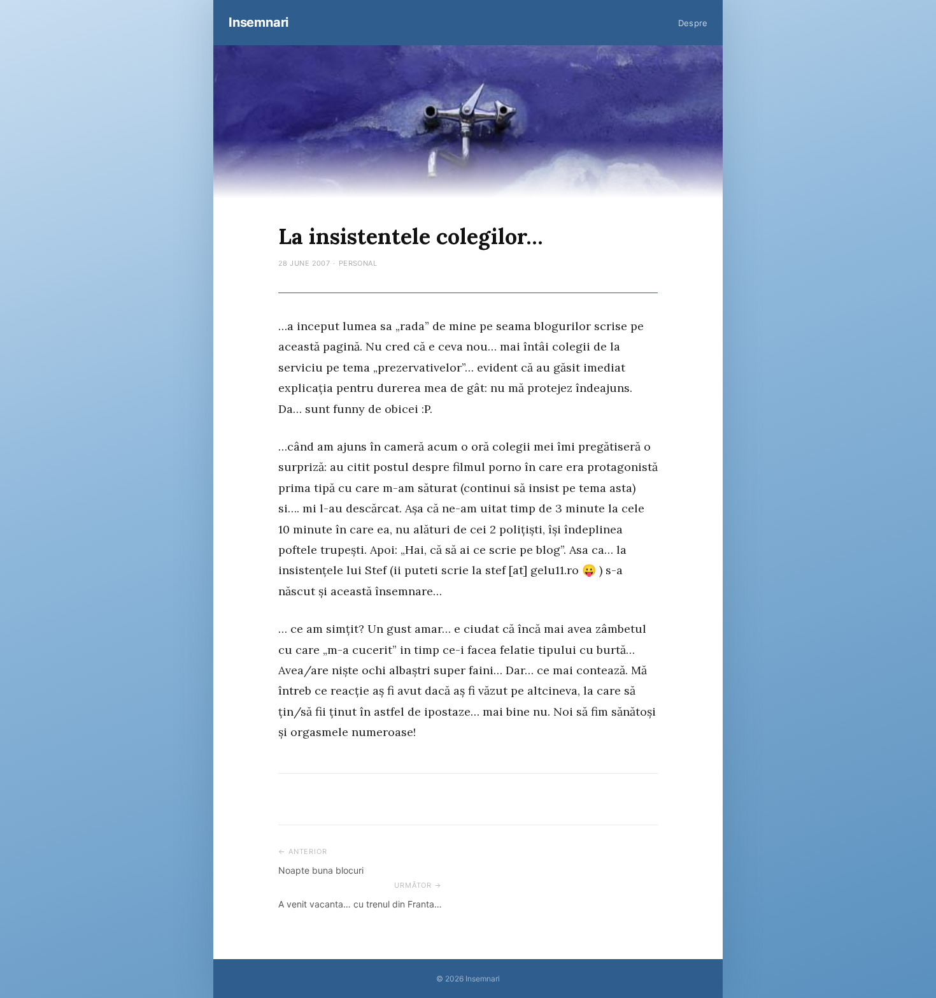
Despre (692, 23)
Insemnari (258, 22)
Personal (358, 263)
